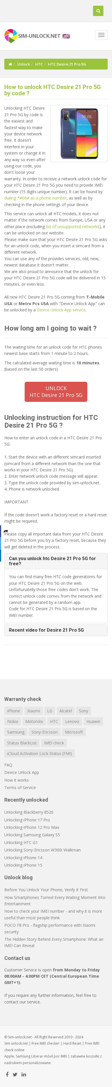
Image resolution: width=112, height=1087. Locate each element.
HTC (39, 64)
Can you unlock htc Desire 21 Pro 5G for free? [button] (52, 561)
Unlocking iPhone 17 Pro (27, 820)
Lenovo (72, 721)
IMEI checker (49, 1043)
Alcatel (65, 711)
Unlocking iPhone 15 (23, 865)
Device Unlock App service (61, 310)
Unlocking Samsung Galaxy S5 (32, 834)
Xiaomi (33, 711)
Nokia (12, 721)
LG (49, 711)
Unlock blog (18, 877)
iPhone (13, 711)
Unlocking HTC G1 (21, 842)
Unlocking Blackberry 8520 (28, 812)
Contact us (17, 958)
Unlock (23, 64)
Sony (83, 711)
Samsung (15, 732)
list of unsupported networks (72, 226)
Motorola (34, 721)
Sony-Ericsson (45, 732)
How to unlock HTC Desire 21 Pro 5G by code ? (52, 90)
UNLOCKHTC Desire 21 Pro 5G (56, 391)
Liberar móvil (42, 1056)
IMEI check (54, 743)
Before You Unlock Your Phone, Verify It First (46, 889)
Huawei (93, 721)
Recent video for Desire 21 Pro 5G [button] (46, 630)
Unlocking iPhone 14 (23, 857)
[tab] (56, 561)
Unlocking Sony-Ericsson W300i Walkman (42, 850)
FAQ (8, 765)
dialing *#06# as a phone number (35, 198)
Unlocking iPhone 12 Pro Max (31, 827)
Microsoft (74, 732)
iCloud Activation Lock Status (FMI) (39, 753)
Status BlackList (22, 743)
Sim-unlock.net (16, 1043)
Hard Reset (72, 1043)
